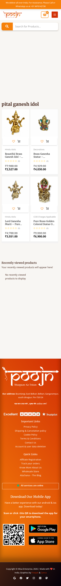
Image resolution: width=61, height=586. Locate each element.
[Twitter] (27, 578)
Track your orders (30, 463)
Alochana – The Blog (30, 475)
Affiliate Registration (30, 459)
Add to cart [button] (18, 141)
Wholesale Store (30, 471)
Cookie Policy (30, 434)
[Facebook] (21, 578)
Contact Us (30, 442)
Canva (44, 572)
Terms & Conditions (30, 438)
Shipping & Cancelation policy (30, 430)
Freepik (35, 572)
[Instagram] (34, 578)
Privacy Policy (31, 426)
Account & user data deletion (30, 446)
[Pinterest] (40, 578)
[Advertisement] (30, 70)
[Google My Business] (14, 578)
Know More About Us (31, 467)
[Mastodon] (46, 578)
